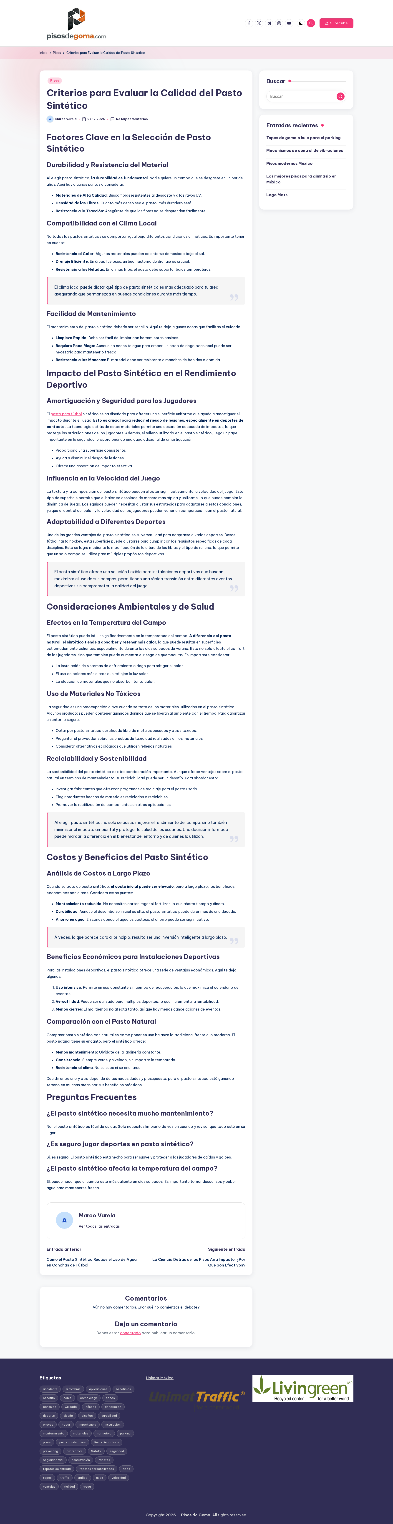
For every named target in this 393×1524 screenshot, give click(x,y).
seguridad (117, 1451)
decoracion (113, 1407)
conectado (130, 1332)
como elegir (88, 1398)
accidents (50, 1389)
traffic (64, 1477)
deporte (49, 1415)
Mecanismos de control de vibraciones (305, 150)
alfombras (73, 1389)
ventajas (49, 1486)
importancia (87, 1424)
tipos (126, 1469)
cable (67, 1398)
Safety (96, 1451)
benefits (49, 1398)
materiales (80, 1433)
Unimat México (160, 1377)
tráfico (83, 1477)
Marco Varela (97, 1215)
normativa (104, 1433)
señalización (81, 1460)
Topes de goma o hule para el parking (303, 137)
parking (125, 1433)
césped (91, 1407)
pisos (47, 1442)
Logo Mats (276, 195)
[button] (336, 23)
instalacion (113, 1424)
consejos (49, 1407)
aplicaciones (98, 1389)
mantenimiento (53, 1433)
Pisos (54, 80)
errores (48, 1424)
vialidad (69, 1486)
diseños (87, 1415)
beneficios (123, 1389)
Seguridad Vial (53, 1460)
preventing (50, 1451)
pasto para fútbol (66, 414)
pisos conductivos (72, 1442)
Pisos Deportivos (106, 1442)
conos (110, 1398)
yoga (87, 1486)
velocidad (119, 1477)
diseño (68, 1415)
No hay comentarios (132, 119)
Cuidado (71, 1407)
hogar (66, 1424)
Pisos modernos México (289, 163)
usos (99, 1477)
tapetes (104, 1460)
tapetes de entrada (57, 1469)
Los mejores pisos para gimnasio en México (301, 179)
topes (47, 1477)
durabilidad (109, 1415)
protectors (75, 1451)
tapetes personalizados (96, 1469)
